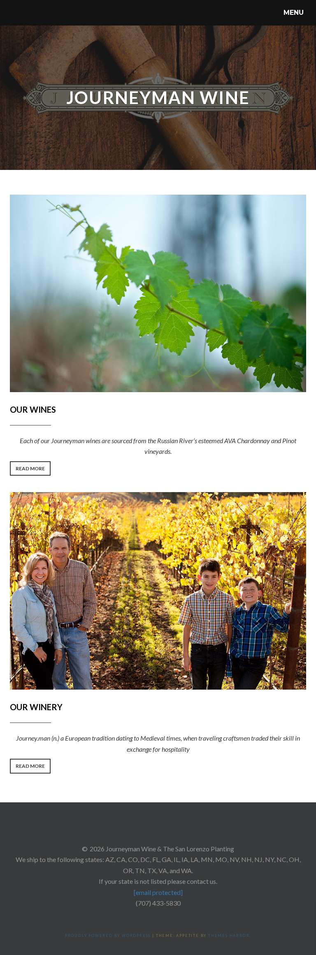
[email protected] (158, 892)
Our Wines (33, 409)
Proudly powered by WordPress (108, 935)
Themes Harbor (228, 935)
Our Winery (36, 707)
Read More (33, 470)
